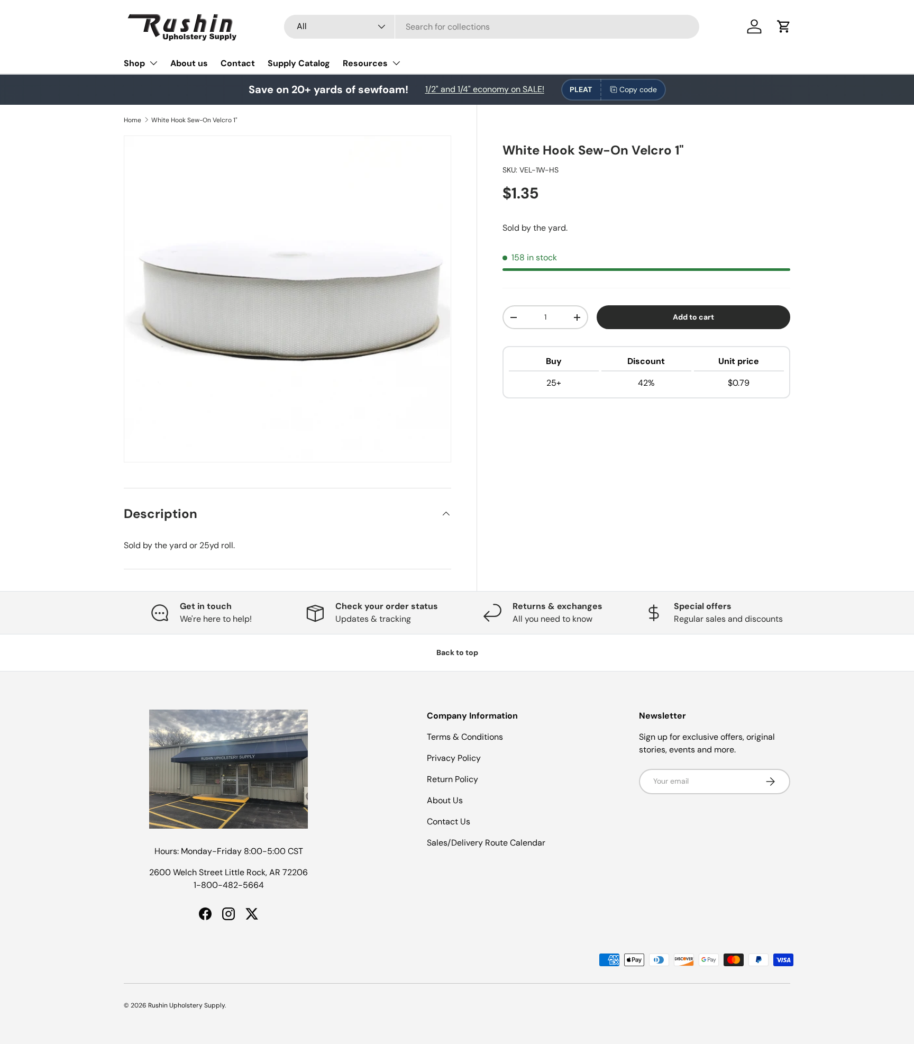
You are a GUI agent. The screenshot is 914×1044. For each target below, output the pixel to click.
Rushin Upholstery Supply (186, 1005)
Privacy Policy (454, 758)
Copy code (638, 89)
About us (189, 63)
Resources (365, 63)
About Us (445, 800)
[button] (784, 26)
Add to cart (693, 317)
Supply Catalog (299, 63)
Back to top (457, 652)
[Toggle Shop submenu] (153, 63)
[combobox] (491, 27)
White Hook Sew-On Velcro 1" (194, 120)
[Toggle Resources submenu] (396, 63)
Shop (134, 63)
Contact (238, 63)
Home (132, 120)
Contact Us (448, 821)
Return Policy (452, 779)
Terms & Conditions (465, 736)
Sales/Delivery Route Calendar (486, 842)
